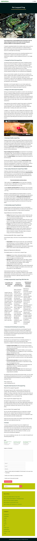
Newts (5, 523)
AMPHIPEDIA (5, 1)
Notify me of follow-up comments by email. (14, 475)
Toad (5, 533)
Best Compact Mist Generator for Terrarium (13, 504)
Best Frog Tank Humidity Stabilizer (11, 500)
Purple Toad (6, 527)
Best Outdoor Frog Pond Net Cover (11, 502)
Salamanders (6, 529)
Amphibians (6, 516)
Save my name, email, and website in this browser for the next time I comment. (19, 472)
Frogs (5, 521)
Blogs (5, 520)
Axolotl (5, 518)
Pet (4, 525)
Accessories (6, 514)
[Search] (20, 486)
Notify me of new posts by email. (11, 478)
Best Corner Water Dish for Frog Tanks (12, 496)
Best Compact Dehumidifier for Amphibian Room (14, 498)
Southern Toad (7, 531)
